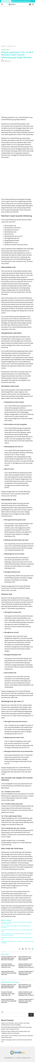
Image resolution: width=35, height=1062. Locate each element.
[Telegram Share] (29, 949)
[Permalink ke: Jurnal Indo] (2, 60)
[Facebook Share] (19, 949)
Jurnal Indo (7, 60)
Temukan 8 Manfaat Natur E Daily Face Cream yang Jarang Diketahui (17, 942)
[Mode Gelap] (30, 4)
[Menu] (2, 4)
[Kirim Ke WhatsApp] (32, 949)
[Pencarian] (33, 4)
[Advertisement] (17, 26)
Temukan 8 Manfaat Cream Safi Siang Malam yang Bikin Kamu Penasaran (16, 922)
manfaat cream (5, 49)
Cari (2, 1012)
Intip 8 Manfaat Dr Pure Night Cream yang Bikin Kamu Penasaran (15, 926)
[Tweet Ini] (23, 949)
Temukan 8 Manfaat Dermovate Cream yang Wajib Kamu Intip (17, 930)
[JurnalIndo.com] (12, 4)
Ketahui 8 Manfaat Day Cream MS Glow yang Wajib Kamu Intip (17, 938)
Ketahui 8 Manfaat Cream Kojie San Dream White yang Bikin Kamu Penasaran (16, 934)
